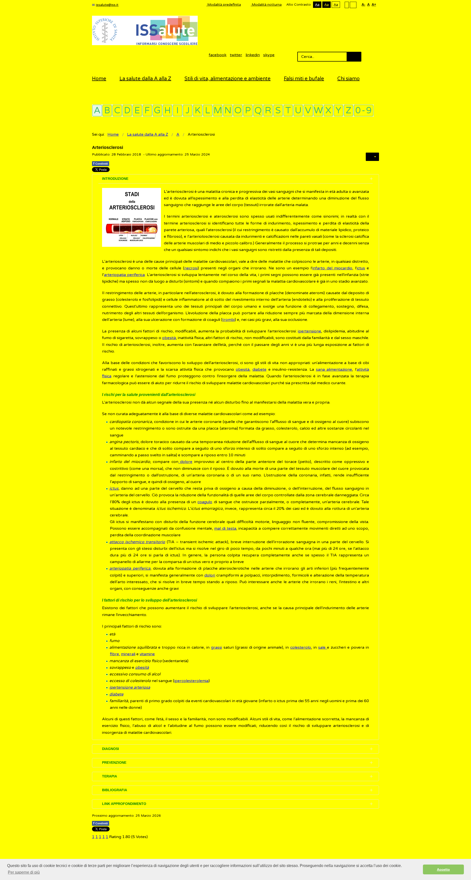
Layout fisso (347, 4)
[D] (127, 111)
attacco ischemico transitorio (137, 541)
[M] (218, 111)
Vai (354, 57)
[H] (167, 111)
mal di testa (225, 528)
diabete (259, 369)
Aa (317, 4)
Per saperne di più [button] (24, 872)
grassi (216, 647)
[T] (288, 111)
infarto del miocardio (332, 268)
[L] (208, 111)
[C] (117, 111)
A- (363, 4)
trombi (228, 319)
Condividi (100, 163)
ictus (361, 268)
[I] (177, 111)
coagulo (204, 501)
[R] (268, 111)
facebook (217, 55)
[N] (228, 111)
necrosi (191, 268)
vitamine (147, 654)
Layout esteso (353, 4)
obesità (169, 337)
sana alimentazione (334, 369)
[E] (137, 111)
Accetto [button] (443, 869)
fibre (114, 654)
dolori (209, 575)
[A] (97, 111)
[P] (248, 111)
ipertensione (309, 331)
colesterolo (300, 647)
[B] (107, 111)
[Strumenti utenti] (372, 157)
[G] (157, 111)
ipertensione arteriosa (129, 687)
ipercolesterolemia (191, 680)
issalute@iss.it (107, 5)
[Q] (258, 111)
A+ (374, 4)
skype (269, 55)
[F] (147, 111)
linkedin (253, 55)
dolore (185, 461)
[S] (278, 111)
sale (322, 647)
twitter (236, 55)
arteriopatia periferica (124, 274)
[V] (308, 111)
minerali (128, 654)
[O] (238, 111)
